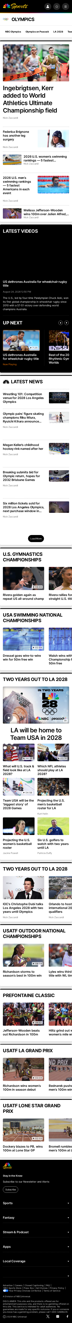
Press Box (29, 1288)
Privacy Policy (57, 1288)
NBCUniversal (23, 1296)
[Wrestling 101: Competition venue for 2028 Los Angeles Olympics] (59, 397)
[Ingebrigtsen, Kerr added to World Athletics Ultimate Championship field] (36, 62)
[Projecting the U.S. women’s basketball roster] (18, 826)
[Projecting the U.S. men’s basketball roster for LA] (53, 786)
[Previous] (60, 323)
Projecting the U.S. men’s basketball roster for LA (51, 804)
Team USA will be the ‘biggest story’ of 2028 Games (18, 804)
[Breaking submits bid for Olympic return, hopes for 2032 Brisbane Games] (59, 476)
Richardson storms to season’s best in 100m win (22, 973)
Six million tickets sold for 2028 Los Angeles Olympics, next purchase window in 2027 (23, 507)
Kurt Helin (42, 813)
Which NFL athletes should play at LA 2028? (51, 770)
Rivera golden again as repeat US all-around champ (23, 597)
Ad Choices (42, 1288)
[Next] (66, 323)
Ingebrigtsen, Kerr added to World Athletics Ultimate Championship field (30, 99)
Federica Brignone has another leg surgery (16, 135)
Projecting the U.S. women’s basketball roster (17, 844)
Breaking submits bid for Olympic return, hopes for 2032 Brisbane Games (21, 476)
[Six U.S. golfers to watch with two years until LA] (53, 826)
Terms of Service (51, 1290)
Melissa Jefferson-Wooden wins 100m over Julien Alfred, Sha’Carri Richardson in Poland (46, 212)
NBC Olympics (13, 31)
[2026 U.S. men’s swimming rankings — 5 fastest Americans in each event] (53, 184)
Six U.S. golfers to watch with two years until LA (53, 844)
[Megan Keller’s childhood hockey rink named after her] (59, 448)
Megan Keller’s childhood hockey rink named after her (23, 447)
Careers (18, 1285)
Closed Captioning (34, 1285)
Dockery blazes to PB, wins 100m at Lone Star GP (23, 1148)
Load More (36, 538)
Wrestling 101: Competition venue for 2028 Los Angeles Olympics (23, 398)
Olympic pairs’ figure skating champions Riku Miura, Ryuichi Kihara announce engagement (23, 417)
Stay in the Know (12, 1175)
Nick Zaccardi (10, 117)
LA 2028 (58, 31)
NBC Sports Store (12, 1288)
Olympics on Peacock (37, 31)
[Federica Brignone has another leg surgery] (53, 138)
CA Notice (36, 1290)
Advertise (7, 1285)
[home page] (15, 6)
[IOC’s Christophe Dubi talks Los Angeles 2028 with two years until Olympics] (23, 887)
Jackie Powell (10, 853)
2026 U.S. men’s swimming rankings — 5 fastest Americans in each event (17, 185)
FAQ (48, 1285)
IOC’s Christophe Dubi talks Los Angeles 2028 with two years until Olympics (23, 908)
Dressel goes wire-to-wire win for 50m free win (22, 657)
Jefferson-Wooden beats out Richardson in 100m (21, 1032)
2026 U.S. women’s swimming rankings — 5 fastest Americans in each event (45, 158)
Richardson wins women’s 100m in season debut (22, 1087)
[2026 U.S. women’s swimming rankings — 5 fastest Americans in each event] (12, 160)
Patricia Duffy (44, 853)
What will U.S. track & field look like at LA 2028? (18, 770)
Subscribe (10, 1189)
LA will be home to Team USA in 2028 (36, 733)
